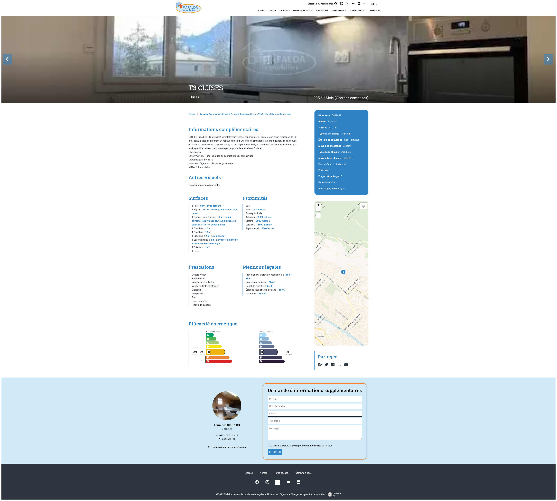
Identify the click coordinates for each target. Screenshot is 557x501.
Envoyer (275, 452)
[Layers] (363, 206)
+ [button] (318, 204)
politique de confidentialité (306, 445)
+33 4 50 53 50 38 (228, 435)
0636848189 (228, 439)
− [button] (318, 209)
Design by (337, 494)
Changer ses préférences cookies (308, 494)
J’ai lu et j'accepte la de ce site (301, 445)
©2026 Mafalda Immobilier (230, 494)
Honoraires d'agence (277, 494)
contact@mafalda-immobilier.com (229, 447)
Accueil (192, 114)
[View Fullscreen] (318, 215)
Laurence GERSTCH (227, 425)
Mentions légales (255, 494)
